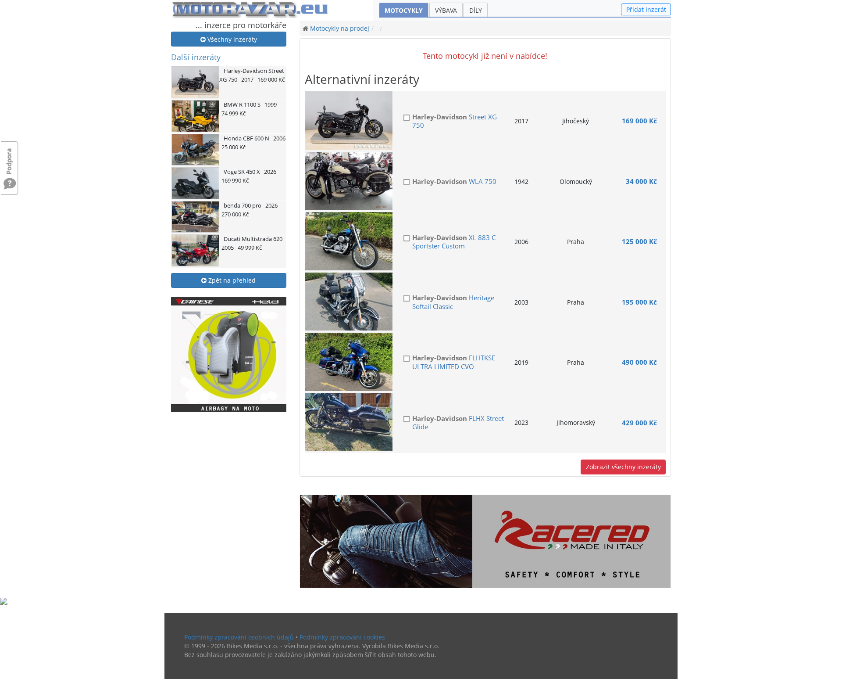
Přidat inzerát (646, 9)
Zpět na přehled (231, 280)
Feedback (9, 157)
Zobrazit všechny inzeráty (623, 467)
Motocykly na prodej (339, 28)
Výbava (446, 10)
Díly (475, 10)
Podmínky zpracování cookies (342, 637)
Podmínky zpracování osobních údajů (239, 637)
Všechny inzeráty (231, 39)
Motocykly (404, 10)
